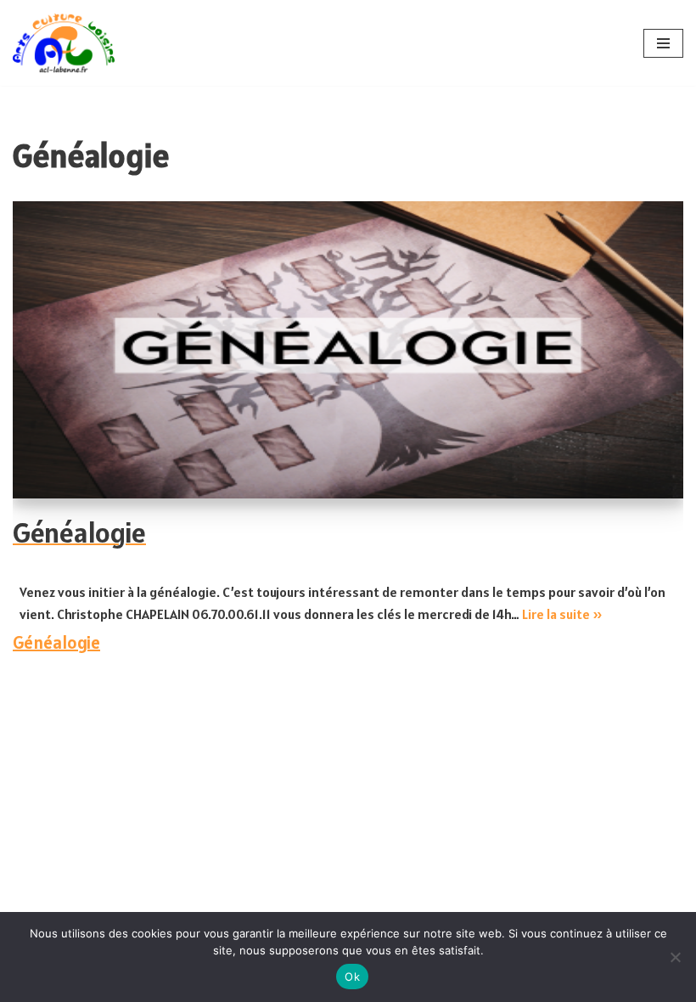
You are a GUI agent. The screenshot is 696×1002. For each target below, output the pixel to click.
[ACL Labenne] (64, 43)
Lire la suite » (562, 613)
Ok (352, 976)
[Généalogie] (348, 349)
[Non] (674, 957)
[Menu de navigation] (663, 43)
